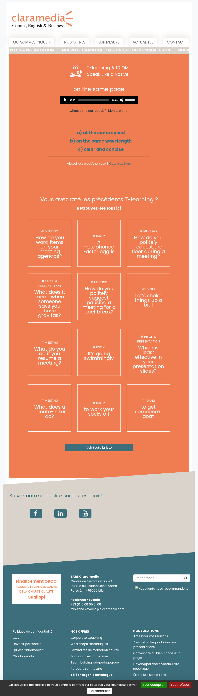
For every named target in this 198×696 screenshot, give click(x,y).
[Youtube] (85, 513)
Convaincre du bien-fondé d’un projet (156, 655)
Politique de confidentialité (33, 631)
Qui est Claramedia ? (28, 650)
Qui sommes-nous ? (32, 42)
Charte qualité (23, 656)
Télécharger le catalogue (92, 675)
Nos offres (74, 42)
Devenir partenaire (27, 644)
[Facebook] (36, 513)
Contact (176, 42)
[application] (99, 100)
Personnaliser (99, 691)
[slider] (130, 99)
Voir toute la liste (99, 448)
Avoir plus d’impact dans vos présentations (155, 644)
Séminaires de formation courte (95, 650)
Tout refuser (180, 684)
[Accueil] (45, 20)
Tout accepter (154, 684)
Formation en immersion (89, 656)
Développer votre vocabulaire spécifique (156, 666)
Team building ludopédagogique (95, 662)
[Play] (65, 100)
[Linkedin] (60, 513)
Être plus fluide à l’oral (149, 675)
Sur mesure (109, 42)
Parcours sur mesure (86, 668)
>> (186, 578)
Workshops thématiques (89, 644)
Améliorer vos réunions (150, 636)
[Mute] (121, 100)
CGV (16, 637)
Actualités (143, 42)
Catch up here (120, 163)
